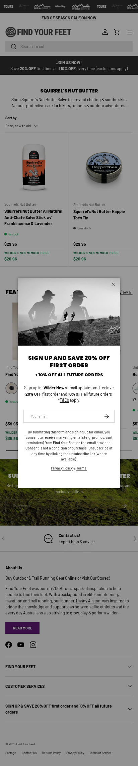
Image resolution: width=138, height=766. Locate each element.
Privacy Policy (62, 468)
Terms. (81, 468)
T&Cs (64, 400)
